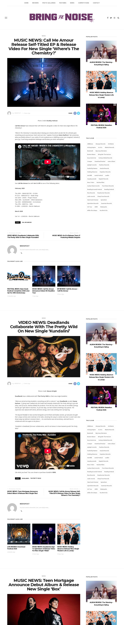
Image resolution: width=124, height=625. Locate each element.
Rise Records (91, 193)
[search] (118, 18)
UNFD (96, 207)
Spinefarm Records (93, 203)
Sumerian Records (106, 203)
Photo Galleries (48, 3)
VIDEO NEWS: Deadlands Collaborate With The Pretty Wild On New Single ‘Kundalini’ (23, 236)
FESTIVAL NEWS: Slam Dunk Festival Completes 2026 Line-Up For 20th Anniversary (18, 291)
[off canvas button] (6, 18)
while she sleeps (92, 210)
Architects (111, 144)
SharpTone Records (103, 196)
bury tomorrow (91, 158)
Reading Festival (109, 189)
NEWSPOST (18, 113)
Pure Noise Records (108, 186)
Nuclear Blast (100, 182)
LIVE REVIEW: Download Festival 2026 (16, 548)
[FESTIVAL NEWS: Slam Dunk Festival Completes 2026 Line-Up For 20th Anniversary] (18, 276)
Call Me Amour (26, 222)
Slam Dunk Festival (92, 200)
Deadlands (25, 478)
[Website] (21, 511)
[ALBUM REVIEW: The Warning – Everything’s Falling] (101, 51)
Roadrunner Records (103, 193)
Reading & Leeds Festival (94, 189)
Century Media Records (105, 158)
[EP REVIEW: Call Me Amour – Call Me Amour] (68, 276)
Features (62, 3)
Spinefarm (104, 200)
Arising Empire (91, 147)
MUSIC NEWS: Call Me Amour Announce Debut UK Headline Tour (43, 291)
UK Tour (89, 207)
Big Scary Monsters (101, 151)
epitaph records (92, 165)
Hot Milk (89, 175)
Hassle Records (104, 168)
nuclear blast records (93, 186)
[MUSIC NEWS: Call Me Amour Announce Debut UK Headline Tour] (43, 276)
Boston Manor (91, 154)
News (72, 3)
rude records (91, 196)
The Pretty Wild (35, 478)
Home (26, 3)
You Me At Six (103, 210)
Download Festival (100, 161)
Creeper (89, 161)
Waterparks (103, 207)
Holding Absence (92, 172)
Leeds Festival (98, 175)
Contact (96, 3)
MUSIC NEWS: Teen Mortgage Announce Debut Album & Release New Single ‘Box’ (22, 492)
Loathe (107, 175)
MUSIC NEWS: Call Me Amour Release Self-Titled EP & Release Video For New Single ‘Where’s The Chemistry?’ (64, 493)
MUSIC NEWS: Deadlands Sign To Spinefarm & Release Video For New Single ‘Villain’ (43, 549)
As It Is (100, 147)
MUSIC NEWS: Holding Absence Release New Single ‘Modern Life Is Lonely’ (101, 95)
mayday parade (91, 179)
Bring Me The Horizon (104, 154)
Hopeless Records (105, 172)
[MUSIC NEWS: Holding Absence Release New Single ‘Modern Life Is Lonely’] (101, 81)
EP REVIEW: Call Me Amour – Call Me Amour (67, 290)
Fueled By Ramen (92, 168)
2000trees (90, 144)
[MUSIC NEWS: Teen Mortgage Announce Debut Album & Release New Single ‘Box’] (43, 618)
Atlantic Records (109, 147)
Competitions (83, 3)
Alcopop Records (100, 144)
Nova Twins (90, 182)
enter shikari (111, 161)
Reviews (35, 3)
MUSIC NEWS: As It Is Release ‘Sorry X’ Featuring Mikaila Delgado (66, 236)
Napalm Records (103, 179)
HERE (54, 472)
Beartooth (90, 151)
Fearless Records (104, 165)
